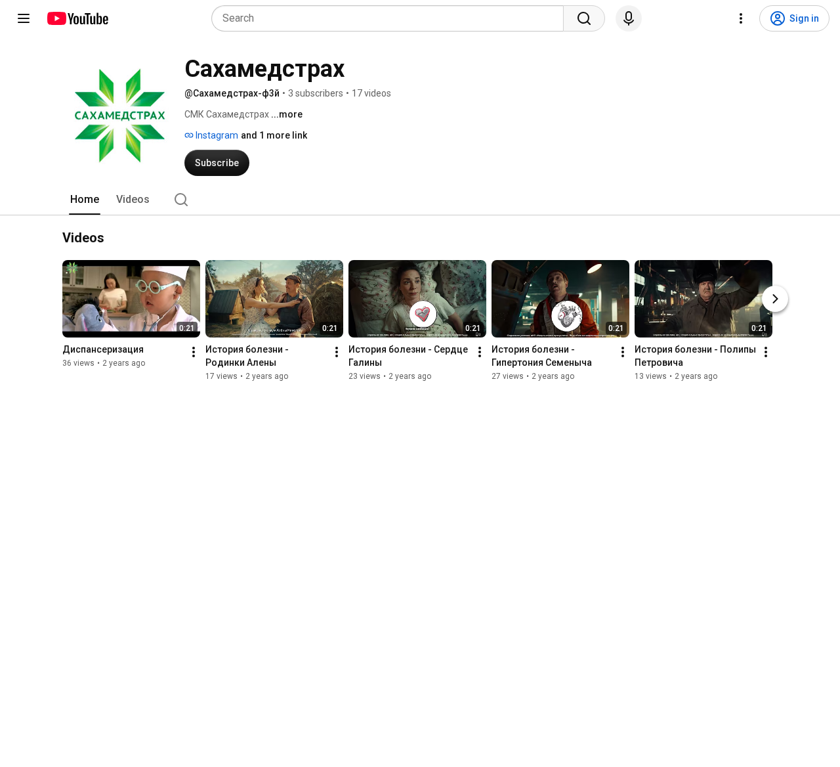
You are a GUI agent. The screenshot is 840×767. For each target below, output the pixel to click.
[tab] (84, 199)
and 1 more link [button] (274, 135)
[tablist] (420, 199)
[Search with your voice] (629, 18)
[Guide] (24, 18)
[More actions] (193, 352)
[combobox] (391, 18)
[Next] (775, 299)
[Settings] (741, 18)
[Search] (584, 18)
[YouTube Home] (77, 18)
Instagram (216, 135)
